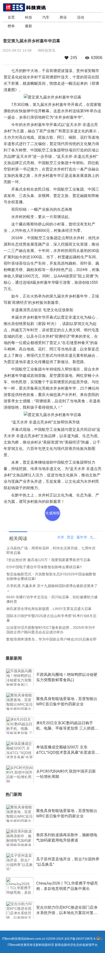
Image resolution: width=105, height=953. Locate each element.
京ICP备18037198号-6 (80, 939)
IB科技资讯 (46, 50)
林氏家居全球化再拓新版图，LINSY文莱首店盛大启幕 (48, 609)
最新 (28, 26)
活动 (80, 17)
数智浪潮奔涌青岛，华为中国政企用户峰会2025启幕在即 (51, 639)
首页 (11, 17)
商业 (63, 17)
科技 (28, 17)
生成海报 (52, 513)
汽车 (45, 17)
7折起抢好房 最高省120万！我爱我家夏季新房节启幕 (48, 560)
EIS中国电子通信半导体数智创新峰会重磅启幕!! (44, 567)
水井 (60, 537)
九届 (93, 537)
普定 (70, 537)
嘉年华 (81, 537)
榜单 (11, 26)
